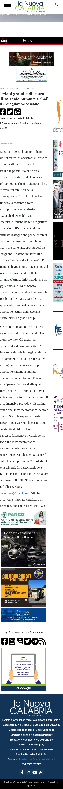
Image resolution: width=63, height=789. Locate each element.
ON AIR (29, 40)
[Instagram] (28, 773)
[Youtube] (34, 773)
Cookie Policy (39, 782)
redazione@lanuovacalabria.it (38, 759)
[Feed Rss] (41, 773)
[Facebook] (22, 773)
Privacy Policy (53, 782)
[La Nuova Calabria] (30, 6)
